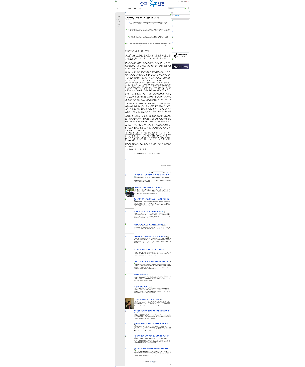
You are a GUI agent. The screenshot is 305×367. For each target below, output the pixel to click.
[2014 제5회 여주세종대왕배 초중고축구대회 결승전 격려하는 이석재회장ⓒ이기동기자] (148, 22)
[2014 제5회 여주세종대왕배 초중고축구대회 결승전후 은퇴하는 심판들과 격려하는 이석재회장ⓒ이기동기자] (148, 44)
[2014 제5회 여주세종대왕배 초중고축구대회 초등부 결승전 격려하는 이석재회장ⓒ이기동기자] (148, 36)
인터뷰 (131, 12)
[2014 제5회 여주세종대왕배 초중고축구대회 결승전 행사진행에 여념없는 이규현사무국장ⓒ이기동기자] (148, 29)
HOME (126, 12)
